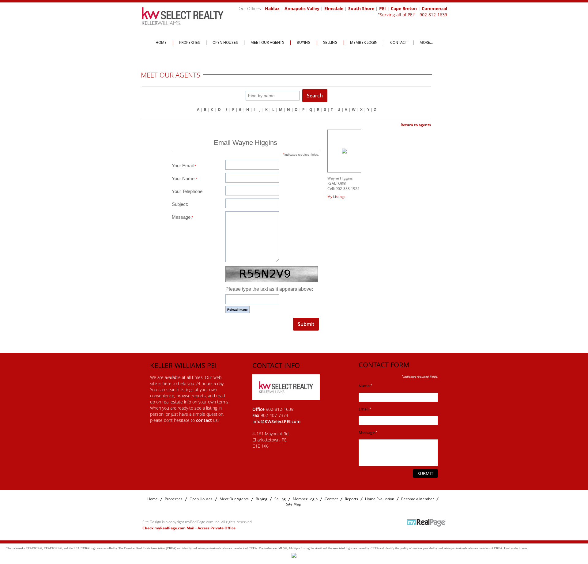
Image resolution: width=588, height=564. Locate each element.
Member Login (364, 42)
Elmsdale (333, 8)
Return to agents (416, 124)
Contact (398, 42)
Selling (330, 42)
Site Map (293, 504)
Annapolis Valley (302, 8)
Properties (189, 42)
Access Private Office (217, 528)
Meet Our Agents (267, 42)
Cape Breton (404, 8)
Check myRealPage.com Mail (168, 528)
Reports (351, 499)
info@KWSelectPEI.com (276, 421)
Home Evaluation (379, 499)
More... (426, 42)
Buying (304, 42)
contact (204, 420)
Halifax (272, 8)
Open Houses (225, 42)
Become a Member (417, 499)
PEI (382, 8)
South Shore (361, 8)
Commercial (434, 8)
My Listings (336, 196)
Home (161, 42)
